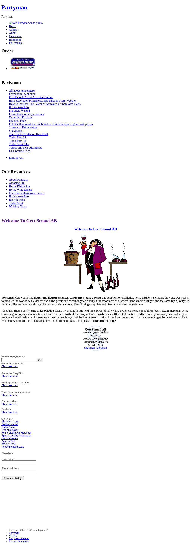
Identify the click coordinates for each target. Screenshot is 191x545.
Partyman (14, 7)
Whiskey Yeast (17, 206)
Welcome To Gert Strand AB (29, 220)
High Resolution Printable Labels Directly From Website (42, 100)
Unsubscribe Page (19, 150)
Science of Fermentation (23, 127)
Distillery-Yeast (9, 424)
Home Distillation (19, 186)
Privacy (13, 535)
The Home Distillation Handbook (28, 134)
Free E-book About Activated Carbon (31, 97)
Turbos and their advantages (25, 147)
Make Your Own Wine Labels (26, 193)
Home (12, 26)
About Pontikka (18, 179)
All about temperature (22, 90)
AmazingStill (8, 441)
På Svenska (16, 43)
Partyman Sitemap (19, 538)
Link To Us (16, 157)
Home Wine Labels (20, 189)
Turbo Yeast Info (19, 144)
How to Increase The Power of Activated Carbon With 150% (45, 103)
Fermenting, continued (22, 93)
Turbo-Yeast (8, 427)
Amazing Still (17, 183)
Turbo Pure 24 (17, 137)
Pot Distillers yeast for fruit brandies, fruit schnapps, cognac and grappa (51, 124)
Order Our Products (20, 117)
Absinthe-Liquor (9, 421)
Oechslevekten (9, 438)
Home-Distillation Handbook (16, 432)
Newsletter (15, 36)
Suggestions (16, 130)
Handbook (15, 39)
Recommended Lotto (12, 446)
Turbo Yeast (16, 203)
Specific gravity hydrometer (16, 435)
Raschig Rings (17, 199)
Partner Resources (19, 541)
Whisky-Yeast (8, 443)
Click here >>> (9, 366)
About (12, 32)
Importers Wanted (19, 110)
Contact (13, 29)
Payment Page (17, 120)
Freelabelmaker (9, 430)
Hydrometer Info (19, 107)
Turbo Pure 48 (17, 140)
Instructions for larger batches (26, 114)
